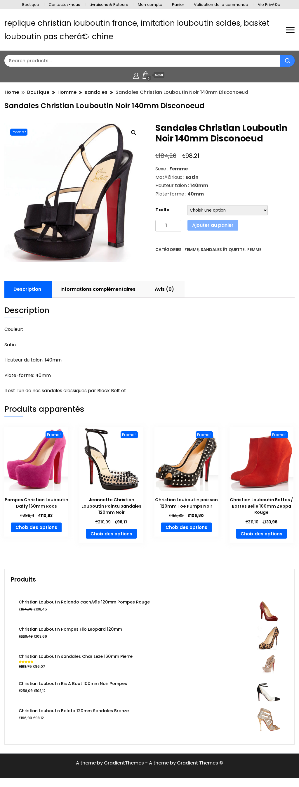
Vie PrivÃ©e (269, 4)
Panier (178, 4)
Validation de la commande (221, 4)
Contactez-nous (64, 4)
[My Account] (136, 75)
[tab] (27, 289)
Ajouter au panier (213, 225)
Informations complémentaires (97, 289)
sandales (211, 249)
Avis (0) (164, 289)
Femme (192, 249)
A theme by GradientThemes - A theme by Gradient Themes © (149, 763)
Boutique (30, 4)
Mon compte (150, 4)
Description (27, 289)
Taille (162, 209)
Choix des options (36, 527)
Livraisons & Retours (109, 4)
